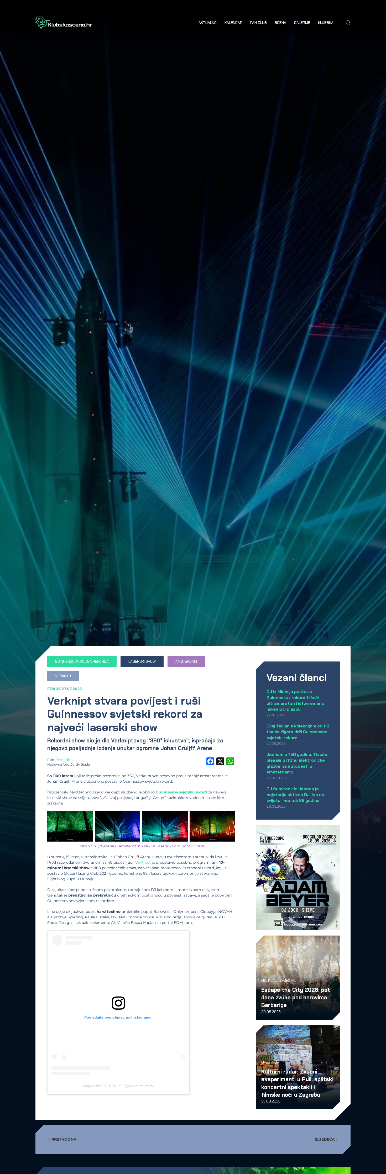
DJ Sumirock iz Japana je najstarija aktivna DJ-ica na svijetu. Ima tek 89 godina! (295, 794)
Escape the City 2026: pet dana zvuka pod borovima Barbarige (295, 997)
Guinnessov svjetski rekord (181, 792)
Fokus (54, 688)
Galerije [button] (302, 22)
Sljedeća (325, 1139)
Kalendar (233, 22)
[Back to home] (63, 22)
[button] (348, 22)
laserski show (142, 661)
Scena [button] (280, 22)
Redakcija (63, 760)
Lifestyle (269, 1062)
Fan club (258, 22)
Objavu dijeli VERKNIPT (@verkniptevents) (118, 1086)
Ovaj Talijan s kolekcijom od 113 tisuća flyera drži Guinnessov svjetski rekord (298, 732)
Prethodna (63, 1139)
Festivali (269, 980)
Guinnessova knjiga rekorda (82, 661)
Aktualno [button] (208, 22)
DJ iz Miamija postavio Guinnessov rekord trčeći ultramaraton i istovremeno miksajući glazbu (295, 700)
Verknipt (63, 676)
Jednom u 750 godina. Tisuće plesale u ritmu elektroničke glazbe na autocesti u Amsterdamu (297, 763)
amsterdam (186, 661)
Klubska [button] (325, 22)
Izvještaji (288, 980)
